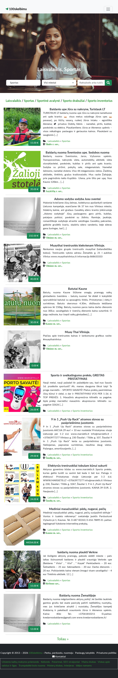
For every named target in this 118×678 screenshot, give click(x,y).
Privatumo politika (106, 653)
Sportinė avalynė (48, 100)
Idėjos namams (84, 665)
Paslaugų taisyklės (85, 653)
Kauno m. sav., (53, 323)
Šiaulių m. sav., (53, 458)
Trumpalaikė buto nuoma (32, 665)
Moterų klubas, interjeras (60, 665)
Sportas (29, 100)
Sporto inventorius (100, 100)
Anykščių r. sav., (54, 191)
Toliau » (63, 639)
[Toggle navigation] (108, 9)
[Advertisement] (59, 43)
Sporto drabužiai (74, 100)
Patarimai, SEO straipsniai (66, 662)
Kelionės (45, 662)
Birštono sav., (52, 583)
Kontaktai (60, 656)
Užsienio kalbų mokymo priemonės (20, 662)
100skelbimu (17, 9)
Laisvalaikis (13, 100)
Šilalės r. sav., (52, 144)
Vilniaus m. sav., (53, 237)
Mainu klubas (89, 662)
